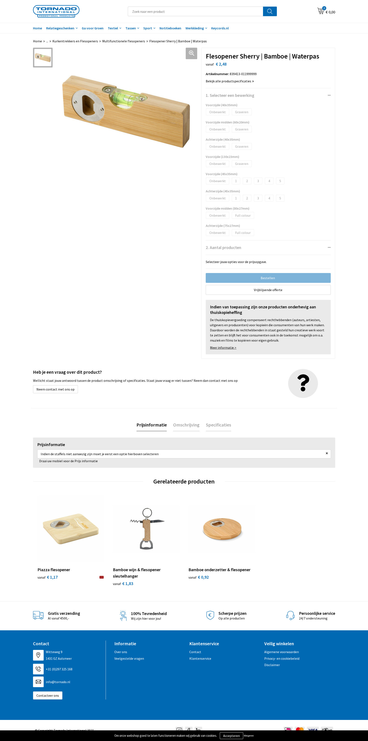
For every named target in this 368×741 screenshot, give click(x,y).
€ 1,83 (123, 583)
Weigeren (249, 735)
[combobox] (195, 11)
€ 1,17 (47, 577)
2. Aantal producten (223, 247)
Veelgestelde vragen (129, 658)
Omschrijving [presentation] (186, 425)
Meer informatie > (223, 347)
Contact (195, 652)
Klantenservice (200, 658)
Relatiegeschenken (60, 28)
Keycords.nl (220, 28)
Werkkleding (194, 28)
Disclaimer (272, 665)
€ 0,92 (198, 577)
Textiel (113, 28)
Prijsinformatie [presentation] (152, 425)
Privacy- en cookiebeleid (281, 658)
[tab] (152, 425)
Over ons (120, 652)
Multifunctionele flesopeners (123, 41)
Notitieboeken (170, 28)
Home (37, 28)
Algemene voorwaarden (281, 652)
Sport (147, 28)
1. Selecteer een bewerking (230, 95)
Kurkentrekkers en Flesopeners (75, 41)
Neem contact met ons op (55, 389)
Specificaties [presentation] (218, 425)
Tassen (130, 28)
